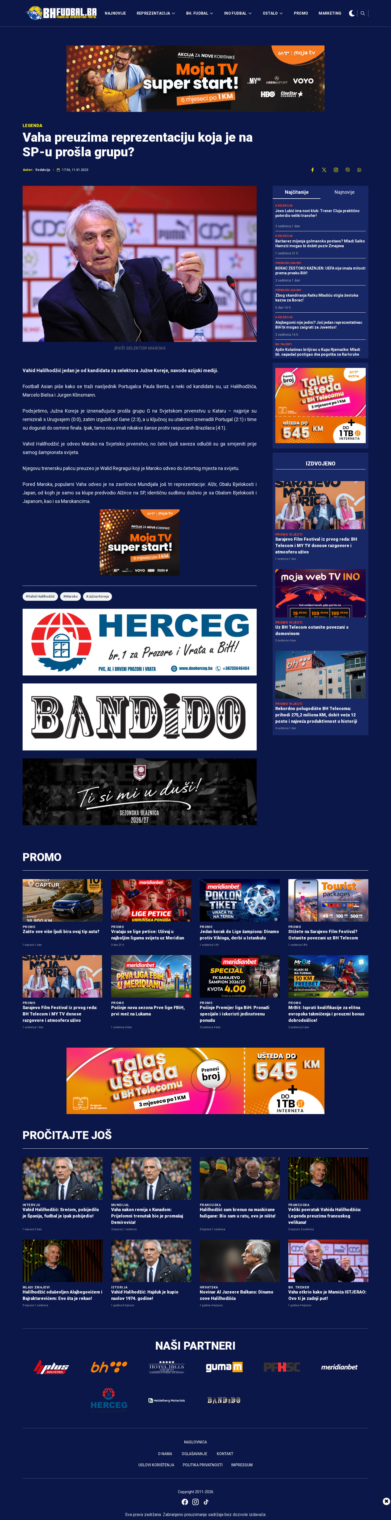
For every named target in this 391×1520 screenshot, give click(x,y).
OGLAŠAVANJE (194, 1454)
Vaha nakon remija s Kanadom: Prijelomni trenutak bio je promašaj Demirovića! (147, 1216)
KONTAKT (225, 1454)
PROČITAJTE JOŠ (67, 1135)
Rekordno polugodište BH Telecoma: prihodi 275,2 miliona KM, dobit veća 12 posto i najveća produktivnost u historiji (316, 715)
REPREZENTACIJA (153, 13)
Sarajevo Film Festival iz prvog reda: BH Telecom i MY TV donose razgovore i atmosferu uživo (316, 546)
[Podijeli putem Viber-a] (347, 170)
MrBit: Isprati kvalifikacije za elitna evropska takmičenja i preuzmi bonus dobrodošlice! (326, 1014)
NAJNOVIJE (115, 13)
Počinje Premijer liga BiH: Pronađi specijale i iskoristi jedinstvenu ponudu (234, 1014)
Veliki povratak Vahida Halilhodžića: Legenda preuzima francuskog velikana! (324, 1216)
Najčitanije (297, 192)
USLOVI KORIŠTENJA (156, 1465)
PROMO (301, 13)
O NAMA (165, 1454)
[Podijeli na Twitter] (324, 170)
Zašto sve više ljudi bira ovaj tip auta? (61, 931)
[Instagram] (195, 1502)
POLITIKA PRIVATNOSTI (203, 1465)
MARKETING (330, 13)
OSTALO (270, 13)
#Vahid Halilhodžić (40, 596)
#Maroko (70, 596)
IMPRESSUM (242, 1465)
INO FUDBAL (235, 13)
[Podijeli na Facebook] (312, 170)
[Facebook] (185, 1502)
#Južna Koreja (97, 596)
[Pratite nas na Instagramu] (336, 170)
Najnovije (345, 192)
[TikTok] (206, 1502)
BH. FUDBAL (197, 13)
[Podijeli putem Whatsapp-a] (359, 170)
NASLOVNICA (195, 1442)
